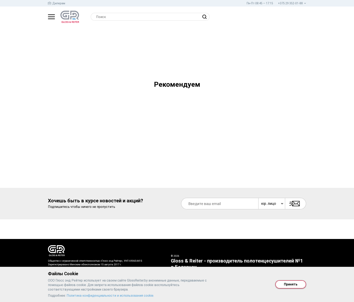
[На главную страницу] (69, 17)
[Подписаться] (295, 203)
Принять (290, 284)
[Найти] (205, 17)
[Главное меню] (51, 17)
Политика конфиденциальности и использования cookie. (110, 295)
